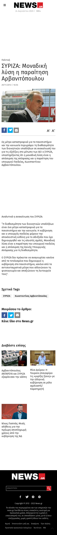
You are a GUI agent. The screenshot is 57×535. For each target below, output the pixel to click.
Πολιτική (6, 60)
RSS (44, 528)
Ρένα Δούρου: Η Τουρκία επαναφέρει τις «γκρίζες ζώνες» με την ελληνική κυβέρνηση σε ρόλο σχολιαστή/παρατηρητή (42, 379)
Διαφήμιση (35, 524)
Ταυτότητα (37, 528)
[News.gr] (28, 5)
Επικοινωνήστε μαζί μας (20, 524)
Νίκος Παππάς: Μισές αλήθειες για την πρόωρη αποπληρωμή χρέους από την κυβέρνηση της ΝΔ (14, 430)
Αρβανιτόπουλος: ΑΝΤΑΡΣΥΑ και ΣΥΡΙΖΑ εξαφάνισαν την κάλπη (14, 373)
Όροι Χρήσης (45, 524)
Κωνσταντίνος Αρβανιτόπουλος (31, 296)
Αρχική (7, 524)
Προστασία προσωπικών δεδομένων (18, 528)
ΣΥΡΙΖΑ (6, 296)
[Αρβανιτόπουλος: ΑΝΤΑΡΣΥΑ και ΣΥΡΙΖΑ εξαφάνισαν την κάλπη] (14, 358)
